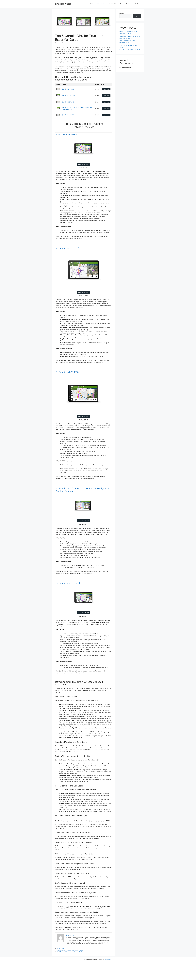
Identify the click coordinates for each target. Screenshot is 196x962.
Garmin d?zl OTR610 (68, 89)
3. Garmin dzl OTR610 (67, 372)
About (121, 4)
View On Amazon (83, 164)
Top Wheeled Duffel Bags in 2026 (129, 50)
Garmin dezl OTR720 (68, 95)
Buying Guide (100, 4)
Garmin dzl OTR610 (68, 102)
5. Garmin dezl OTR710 (68, 583)
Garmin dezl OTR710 (68, 115)
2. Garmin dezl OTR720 (68, 248)
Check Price (106, 89)
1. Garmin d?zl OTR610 (67, 134)
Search (121, 13)
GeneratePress (108, 959)
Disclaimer (129, 4)
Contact (137, 4)
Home (91, 4)
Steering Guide (113, 4)
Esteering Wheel (63, 4)
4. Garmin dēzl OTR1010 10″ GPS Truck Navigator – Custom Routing (82, 489)
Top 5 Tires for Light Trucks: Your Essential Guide (69, 951)
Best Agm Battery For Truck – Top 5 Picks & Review (70, 950)
